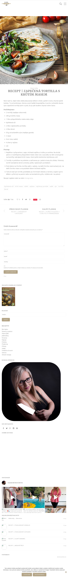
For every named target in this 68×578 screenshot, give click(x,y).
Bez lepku (5, 329)
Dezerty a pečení (7, 331)
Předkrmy (5, 344)
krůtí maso (19, 186)
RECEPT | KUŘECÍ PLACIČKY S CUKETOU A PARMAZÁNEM (49, 212)
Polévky (4, 342)
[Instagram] (13, 428)
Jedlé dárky (5, 336)
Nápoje (4, 340)
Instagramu (29, 178)
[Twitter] (6, 428)
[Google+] (10, 428)
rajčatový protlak (42, 186)
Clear (5, 276)
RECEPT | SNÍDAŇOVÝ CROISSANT (19, 212)
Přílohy (4, 346)
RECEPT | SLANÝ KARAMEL (16, 538)
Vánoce (4, 353)
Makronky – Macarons (15, 518)
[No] (66, 572)
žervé (6, 189)
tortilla (60, 186)
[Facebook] (3, 428)
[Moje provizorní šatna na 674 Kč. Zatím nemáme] (12, 497)
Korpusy (4, 338)
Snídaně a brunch (7, 350)
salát (51, 186)
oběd (26, 186)
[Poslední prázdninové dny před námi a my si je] (34, 497)
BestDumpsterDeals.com (61, 556)
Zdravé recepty (6, 355)
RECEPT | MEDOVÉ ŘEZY (16, 545)
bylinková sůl (9, 186)
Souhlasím (27, 574)
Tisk (11, 199)
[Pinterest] (16, 428)
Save (36, 199)
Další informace (39, 574)
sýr (56, 186)
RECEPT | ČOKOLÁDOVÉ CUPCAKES (19, 532)
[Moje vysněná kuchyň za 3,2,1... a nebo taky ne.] (55, 497)
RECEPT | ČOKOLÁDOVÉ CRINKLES (19, 525)
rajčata (31, 186)
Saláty (4, 348)
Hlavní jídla (34, 88)
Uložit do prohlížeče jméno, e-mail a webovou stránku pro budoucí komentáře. (23, 268)
